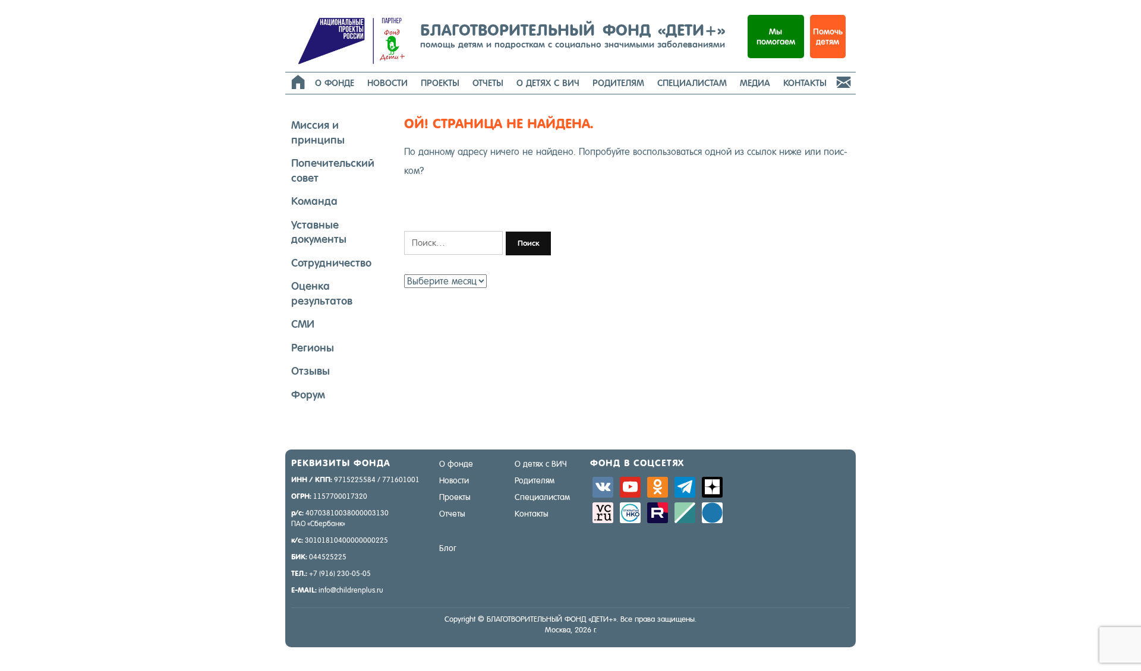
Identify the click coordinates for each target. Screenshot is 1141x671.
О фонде (334, 83)
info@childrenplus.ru (351, 590)
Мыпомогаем (776, 36)
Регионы (312, 347)
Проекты (440, 83)
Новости (387, 83)
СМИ (302, 324)
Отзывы (310, 371)
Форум (308, 394)
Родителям (618, 83)
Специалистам (692, 83)
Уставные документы (318, 232)
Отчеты (487, 83)
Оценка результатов (321, 293)
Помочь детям (828, 36)
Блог (447, 548)
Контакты (805, 83)
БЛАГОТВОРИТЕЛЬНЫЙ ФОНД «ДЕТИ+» (572, 35)
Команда (314, 201)
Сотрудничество (331, 263)
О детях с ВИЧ (547, 83)
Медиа (755, 83)
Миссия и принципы (318, 132)
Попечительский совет (332, 170)
